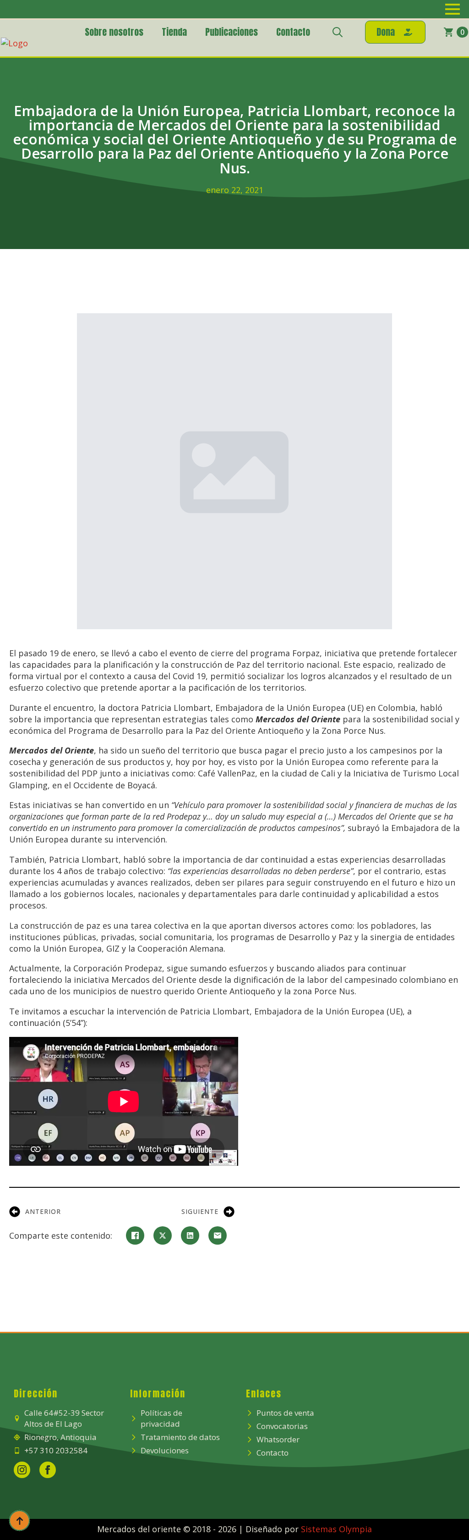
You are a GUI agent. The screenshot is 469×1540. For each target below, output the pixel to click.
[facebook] (47, 1470)
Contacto (293, 32)
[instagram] (22, 1470)
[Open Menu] (452, 9)
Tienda (174, 32)
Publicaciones (231, 32)
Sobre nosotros (114, 32)
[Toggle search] (337, 32)
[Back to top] (19, 1520)
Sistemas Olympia (336, 1528)
